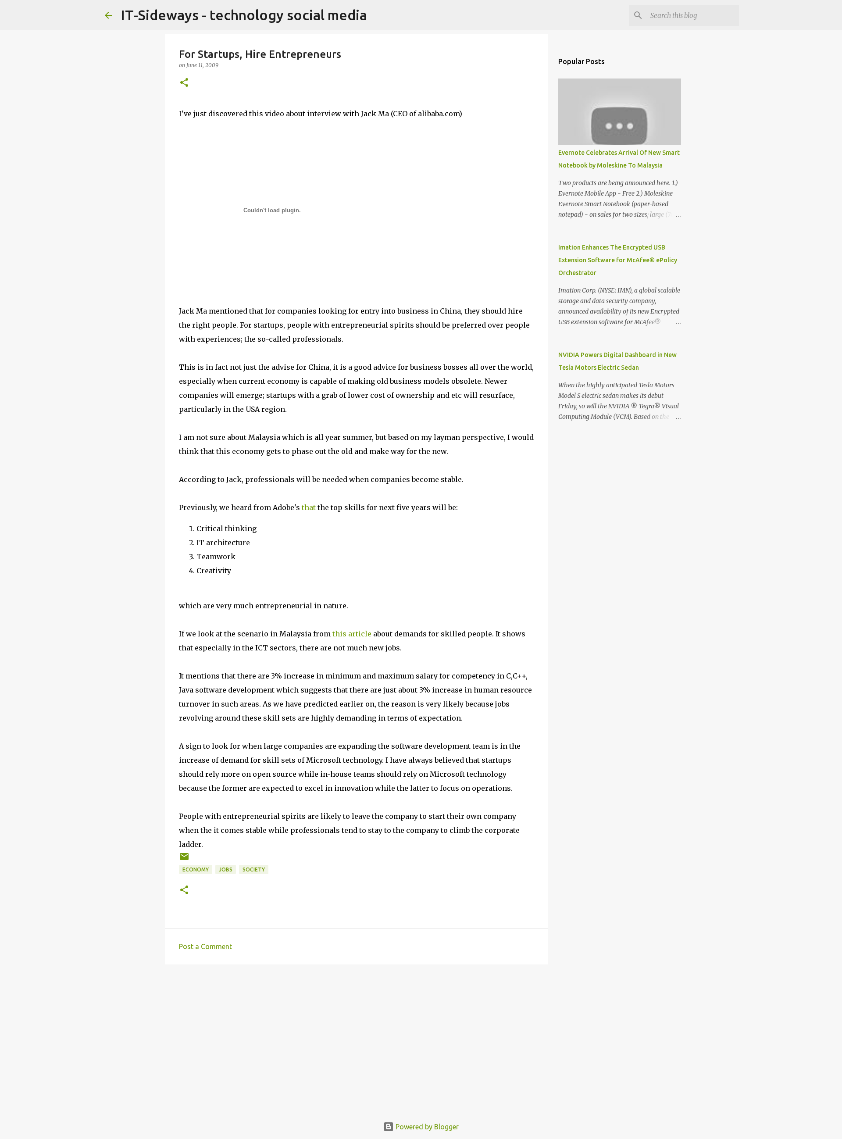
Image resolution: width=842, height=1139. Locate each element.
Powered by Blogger (426, 1127)
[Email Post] (184, 860)
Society (254, 869)
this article (351, 633)
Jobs (225, 869)
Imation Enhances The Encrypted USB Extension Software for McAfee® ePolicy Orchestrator (617, 260)
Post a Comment (205, 946)
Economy (195, 869)
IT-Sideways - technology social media (244, 15)
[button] (184, 83)
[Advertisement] (356, 1039)
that (309, 507)
